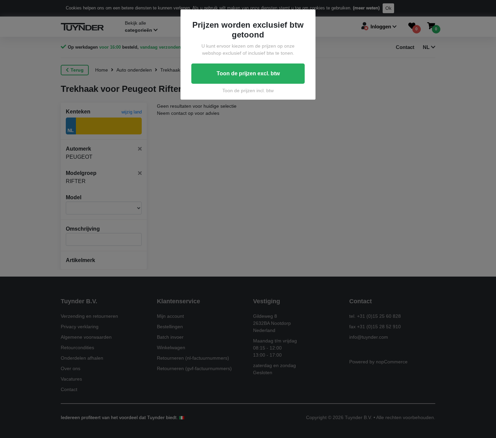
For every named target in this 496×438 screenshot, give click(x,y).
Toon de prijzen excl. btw (248, 73)
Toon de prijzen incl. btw (248, 90)
